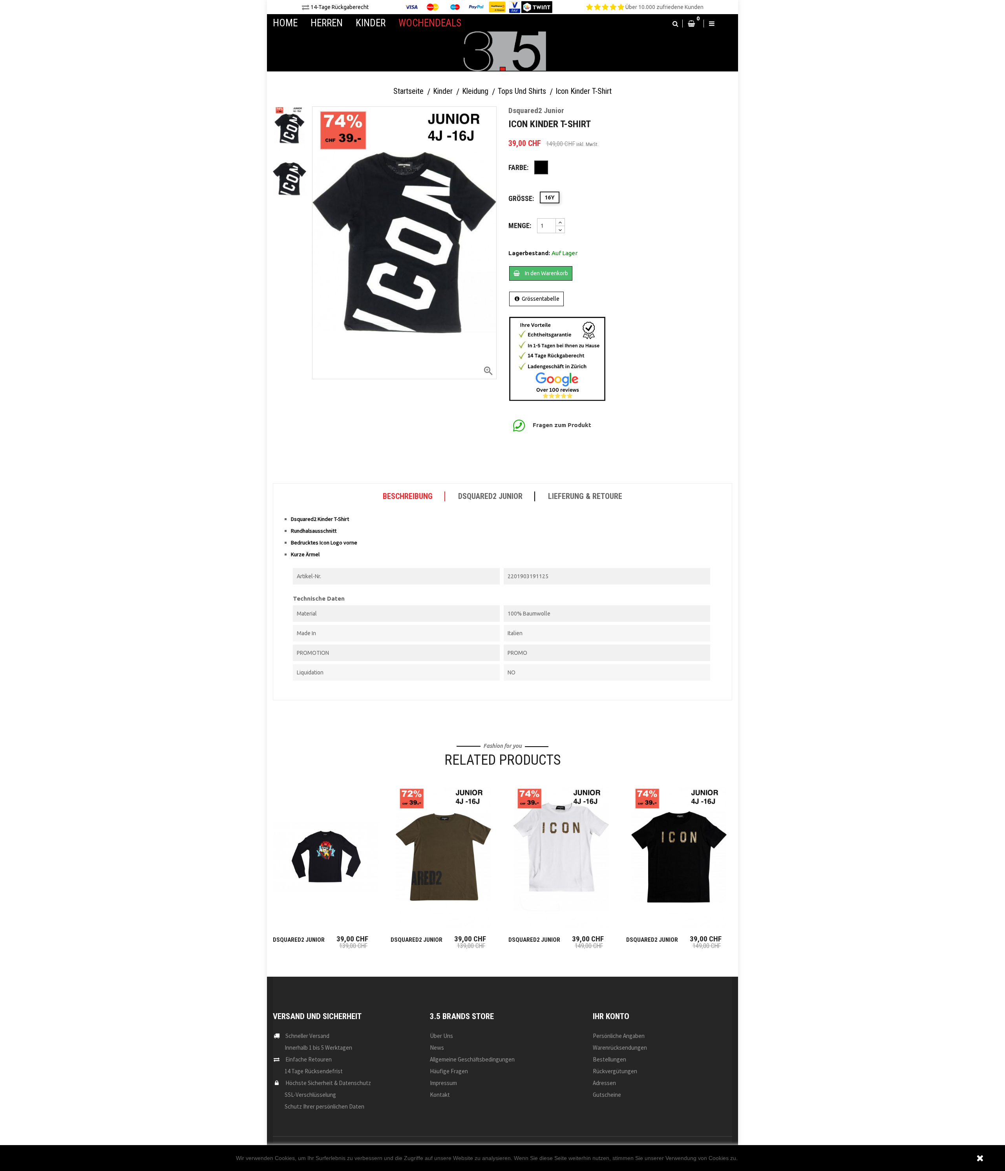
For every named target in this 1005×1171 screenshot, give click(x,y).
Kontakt (440, 1094)
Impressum (443, 1083)
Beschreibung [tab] (408, 496)
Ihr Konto (611, 1016)
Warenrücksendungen (620, 1047)
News (437, 1047)
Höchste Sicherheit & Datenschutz (328, 1083)
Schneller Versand (307, 1035)
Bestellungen (609, 1059)
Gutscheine (607, 1094)
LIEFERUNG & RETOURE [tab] (585, 496)
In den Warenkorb (546, 273)
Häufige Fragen (449, 1071)
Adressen (604, 1083)
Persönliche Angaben (619, 1035)
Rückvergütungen (615, 1071)
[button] (675, 23)
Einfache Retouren (308, 1059)
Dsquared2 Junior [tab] (490, 496)
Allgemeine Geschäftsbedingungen (472, 1059)
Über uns (441, 1035)
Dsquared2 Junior (299, 939)
